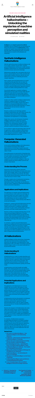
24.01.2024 (22, 36)
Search (3, 386)
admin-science (15, 36)
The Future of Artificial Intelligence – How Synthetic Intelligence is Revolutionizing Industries (17, 335)
